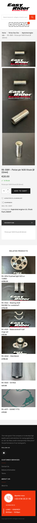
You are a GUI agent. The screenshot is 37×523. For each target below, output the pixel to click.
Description (9, 222)
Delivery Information (8, 470)
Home (4, 33)
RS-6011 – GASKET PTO (10, 409)
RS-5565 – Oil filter (9, 383)
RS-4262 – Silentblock (10, 356)
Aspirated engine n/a (19, 209)
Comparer (8, 202)
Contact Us (5, 466)
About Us (5, 486)
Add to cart (20, 191)
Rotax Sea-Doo (14, 33)
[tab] (18, 222)
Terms (4, 473)
